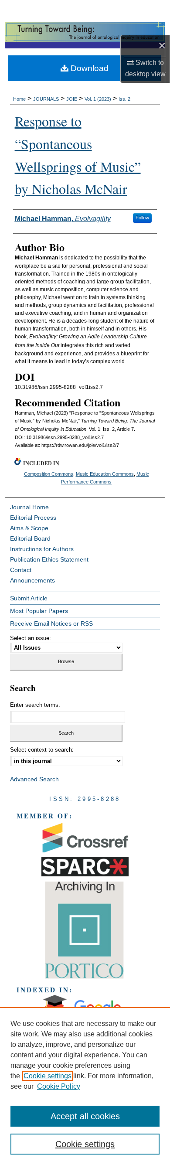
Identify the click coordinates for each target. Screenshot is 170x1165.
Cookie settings (47, 1076)
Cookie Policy (58, 1086)
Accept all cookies (85, 1116)
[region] (85, 1086)
